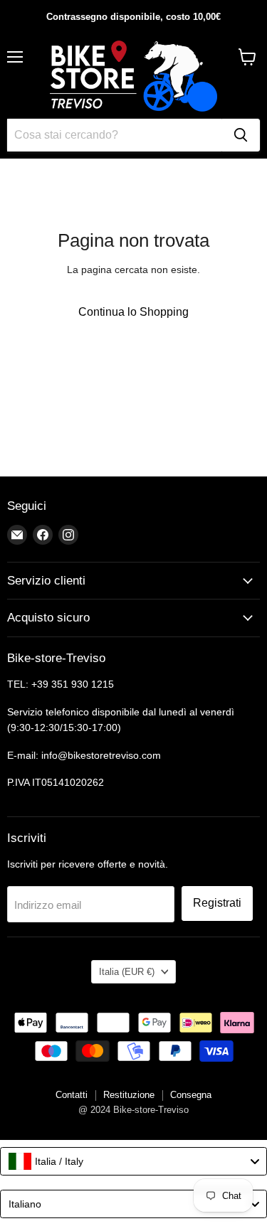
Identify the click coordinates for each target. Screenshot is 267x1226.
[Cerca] (240, 135)
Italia (127, 971)
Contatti (72, 1094)
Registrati (217, 903)
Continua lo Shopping (133, 312)
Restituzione (129, 1094)
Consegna (190, 1094)
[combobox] (133, 1161)
